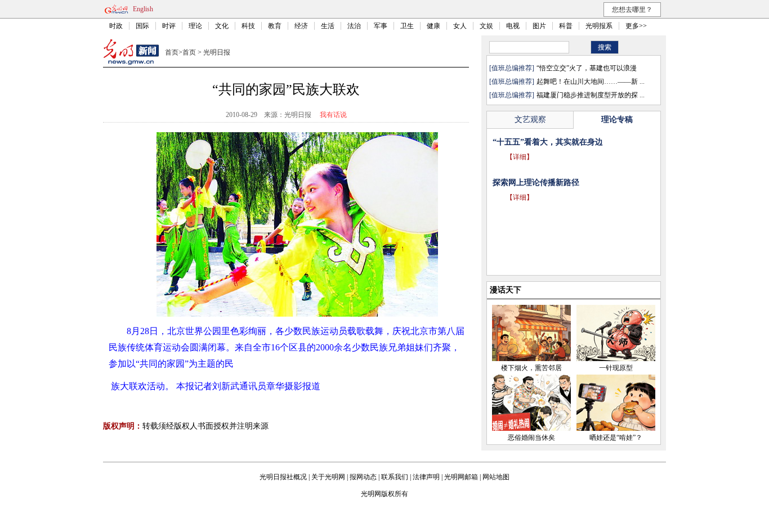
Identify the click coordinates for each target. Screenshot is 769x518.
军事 (380, 26)
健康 (433, 26)
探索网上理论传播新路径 (536, 182)
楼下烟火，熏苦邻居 (531, 368)
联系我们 (394, 477)
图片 (539, 26)
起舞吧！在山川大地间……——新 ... (590, 81)
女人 (460, 26)
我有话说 (333, 115)
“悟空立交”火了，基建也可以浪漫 (586, 68)
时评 (169, 26)
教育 (274, 26)
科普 (566, 26)
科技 (248, 26)
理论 (195, 26)
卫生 (407, 26)
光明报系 (598, 26)
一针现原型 (616, 368)
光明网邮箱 (461, 477)
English (143, 9)
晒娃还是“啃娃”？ (615, 438)
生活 (327, 26)
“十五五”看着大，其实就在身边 (548, 142)
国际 (142, 26)
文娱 (486, 26)
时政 (116, 26)
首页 (171, 52)
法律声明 (426, 477)
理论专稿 (617, 119)
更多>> (636, 26)
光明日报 (216, 52)
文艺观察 (530, 119)
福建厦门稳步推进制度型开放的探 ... (590, 95)
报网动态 (363, 477)
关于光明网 (328, 477)
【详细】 (519, 157)
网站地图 (495, 477)
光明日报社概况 (283, 477)
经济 (301, 26)
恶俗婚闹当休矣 (531, 438)
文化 (222, 26)
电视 (513, 26)
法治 (354, 26)
